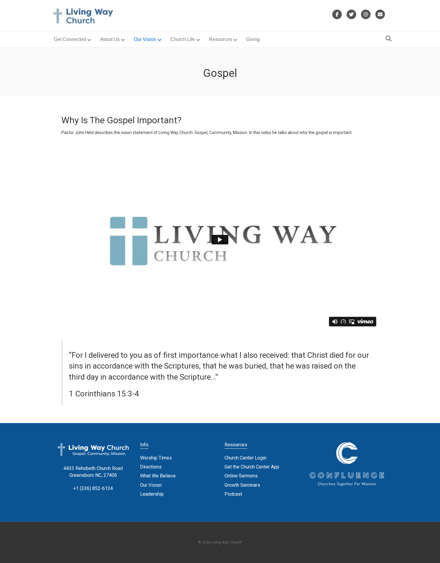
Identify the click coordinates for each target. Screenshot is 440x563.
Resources (220, 39)
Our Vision (145, 39)
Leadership (152, 494)
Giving (253, 39)
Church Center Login (245, 458)
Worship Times (156, 458)
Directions (151, 467)
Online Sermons (241, 476)
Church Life (182, 39)
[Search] (387, 38)
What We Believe (158, 476)
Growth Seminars (242, 485)
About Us (110, 39)
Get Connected (70, 39)
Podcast (233, 494)
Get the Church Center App (251, 467)
